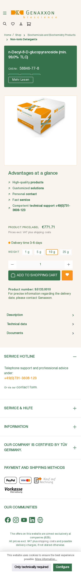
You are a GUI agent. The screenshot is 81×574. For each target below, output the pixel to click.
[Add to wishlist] (67, 275)
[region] (40, 129)
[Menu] (5, 14)
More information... (46, 559)
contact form (26, 387)
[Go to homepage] (34, 14)
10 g (52, 252)
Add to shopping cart (37, 275)
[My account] (20, 24)
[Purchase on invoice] (45, 480)
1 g (27, 252)
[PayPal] (10, 480)
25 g (66, 252)
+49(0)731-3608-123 (20, 378)
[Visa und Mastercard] (25, 480)
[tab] (40, 315)
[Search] (4, 24)
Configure (62, 567)
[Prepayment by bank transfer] (13, 489)
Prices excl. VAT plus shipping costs (29, 232)
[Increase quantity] (69, 264)
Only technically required (31, 567)
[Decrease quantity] (12, 264)
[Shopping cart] (28, 24)
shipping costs (47, 541)
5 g (39, 252)
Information (16, 426)
